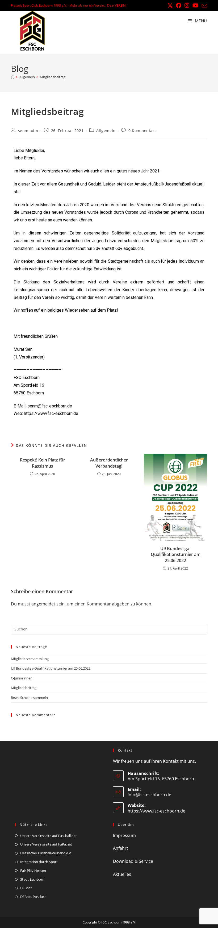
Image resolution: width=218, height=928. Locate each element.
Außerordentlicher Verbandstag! (109, 463)
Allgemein (105, 130)
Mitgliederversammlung (30, 658)
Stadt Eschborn (32, 879)
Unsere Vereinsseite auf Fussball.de (48, 835)
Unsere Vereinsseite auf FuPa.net (46, 844)
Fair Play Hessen (33, 870)
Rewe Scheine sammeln (29, 697)
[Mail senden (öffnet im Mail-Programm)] (203, 6)
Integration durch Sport (39, 861)
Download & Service (133, 861)
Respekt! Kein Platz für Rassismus (42, 463)
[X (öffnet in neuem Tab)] (170, 5)
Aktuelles (122, 874)
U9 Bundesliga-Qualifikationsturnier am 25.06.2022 (175, 554)
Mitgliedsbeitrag (52, 77)
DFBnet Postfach (33, 896)
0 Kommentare (142, 130)
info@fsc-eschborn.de (149, 795)
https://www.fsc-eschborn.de (156, 811)
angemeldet (43, 604)
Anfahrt (120, 848)
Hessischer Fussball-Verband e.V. (46, 853)
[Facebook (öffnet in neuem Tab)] (178, 5)
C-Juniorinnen (21, 678)
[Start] (12, 77)
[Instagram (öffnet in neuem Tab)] (187, 5)
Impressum (124, 835)
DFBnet (26, 887)
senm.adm (28, 130)
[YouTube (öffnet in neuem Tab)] (195, 5)
